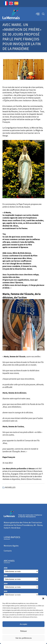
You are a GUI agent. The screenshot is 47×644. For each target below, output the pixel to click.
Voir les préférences (23, 638)
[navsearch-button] (43, 14)
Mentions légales (11, 545)
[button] (43, 598)
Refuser (23, 631)
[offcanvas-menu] (37, 14)
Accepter (23, 624)
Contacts (8, 550)
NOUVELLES (10, 487)
